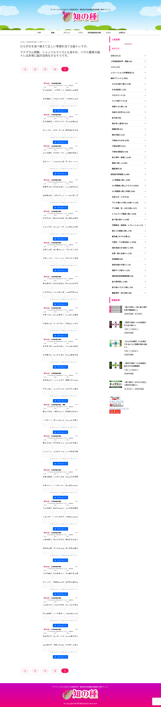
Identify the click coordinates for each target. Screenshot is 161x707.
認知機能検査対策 (94, 32)
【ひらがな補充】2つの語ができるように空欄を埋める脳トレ (135, 344)
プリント (66, 32)
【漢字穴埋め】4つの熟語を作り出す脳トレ (135, 324)
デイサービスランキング (119, 408)
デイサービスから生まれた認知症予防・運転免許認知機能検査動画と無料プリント (80, 687)
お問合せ (122, 32)
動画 (52, 32)
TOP (39, 32)
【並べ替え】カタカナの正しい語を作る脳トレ (135, 383)
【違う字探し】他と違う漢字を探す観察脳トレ (135, 308)
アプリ (80, 32)
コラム (108, 32)
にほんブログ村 (116, 401)
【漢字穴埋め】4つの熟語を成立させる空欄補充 (135, 364)
